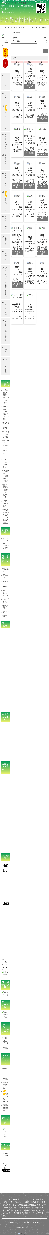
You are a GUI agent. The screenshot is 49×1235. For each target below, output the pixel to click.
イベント (6, 97)
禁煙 (5, 616)
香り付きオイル (6, 161)
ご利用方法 (6, 241)
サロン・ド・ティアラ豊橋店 (6, 1043)
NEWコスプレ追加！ (6, 425)
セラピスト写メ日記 (6, 117)
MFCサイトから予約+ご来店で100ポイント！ (6, 448)
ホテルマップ (6, 256)
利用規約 (13, 1222)
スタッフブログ (6, 81)
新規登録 (5, 52)
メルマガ (6, 350)
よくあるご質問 (6, 308)
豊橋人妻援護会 (6, 1107)
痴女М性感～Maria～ (5, 1096)
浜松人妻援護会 (6, 1084)
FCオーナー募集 (6, 366)
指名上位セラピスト (6, 592)
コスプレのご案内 (6, 142)
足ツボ (6, 612)
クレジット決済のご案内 (6, 331)
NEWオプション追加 (6, 434)
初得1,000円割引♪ (5, 503)
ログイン (5, 63)
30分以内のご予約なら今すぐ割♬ (6, 476)
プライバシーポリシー (31, 1222)
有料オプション (6, 201)
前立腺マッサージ (6, 224)
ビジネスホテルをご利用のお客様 (6, 282)
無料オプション (6, 180)
